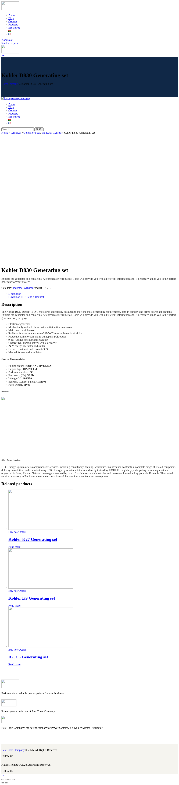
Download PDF (17, 296)
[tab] (93, 293)
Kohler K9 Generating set (31, 598)
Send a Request (35, 296)
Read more (14, 546)
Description (14, 293)
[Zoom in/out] (13, 779)
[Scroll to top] (3, 775)
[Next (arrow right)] (6, 782)
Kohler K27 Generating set (32, 539)
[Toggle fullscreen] (9, 779)
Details (22, 531)
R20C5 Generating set (28, 657)
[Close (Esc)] (2, 779)
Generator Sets (31, 132)
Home (4, 83)
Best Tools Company (13, 750)
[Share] (6, 779)
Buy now (13, 531)
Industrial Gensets (52, 132)
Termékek (13, 83)
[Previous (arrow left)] (2, 782)
